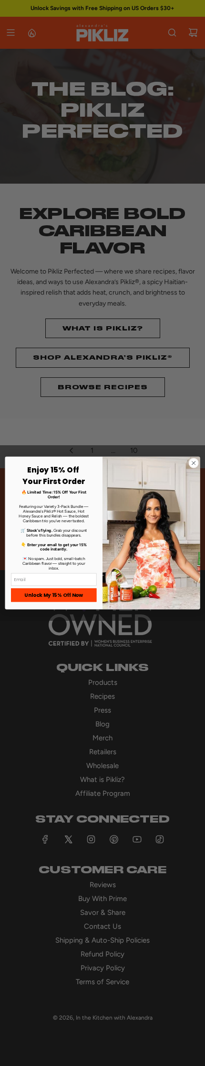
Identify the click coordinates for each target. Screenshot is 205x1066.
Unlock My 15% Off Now (53, 595)
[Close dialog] (193, 463)
